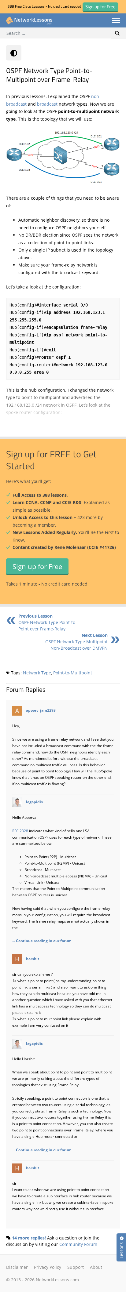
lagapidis (34, 801)
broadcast (48, 104)
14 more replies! (29, 1238)
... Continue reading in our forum (42, 940)
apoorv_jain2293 (41, 710)
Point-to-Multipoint (72, 673)
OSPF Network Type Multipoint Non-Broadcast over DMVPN (76, 641)
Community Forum (78, 1244)
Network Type (37, 673)
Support (75, 1267)
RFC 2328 (20, 830)
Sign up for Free (37, 566)
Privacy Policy (47, 1267)
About (96, 1267)
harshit (32, 958)
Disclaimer (17, 1267)
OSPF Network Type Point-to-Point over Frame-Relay (47, 622)
